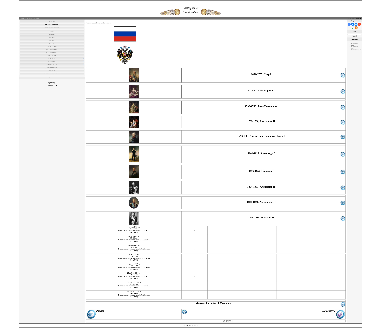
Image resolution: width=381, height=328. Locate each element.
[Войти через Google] (352, 27)
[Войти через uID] (349, 24)
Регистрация (28, 18)
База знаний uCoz (356, 49)
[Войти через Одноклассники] (356, 27)
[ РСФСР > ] (227, 321)
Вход (34, 18)
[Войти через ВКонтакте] (352, 24)
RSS (37, 18)
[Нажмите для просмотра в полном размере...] (134, 81)
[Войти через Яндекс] (359, 24)
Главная (22, 18)
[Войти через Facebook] (356, 24)
